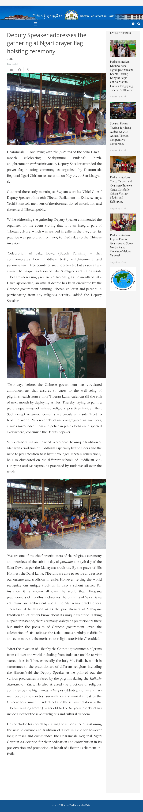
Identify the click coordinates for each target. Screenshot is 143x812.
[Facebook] (133, 24)
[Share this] (19, 70)
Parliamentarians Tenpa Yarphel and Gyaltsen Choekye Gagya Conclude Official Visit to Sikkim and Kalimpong (121, 189)
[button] (139, 24)
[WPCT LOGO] (123, 279)
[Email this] (11, 70)
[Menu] (36, 24)
